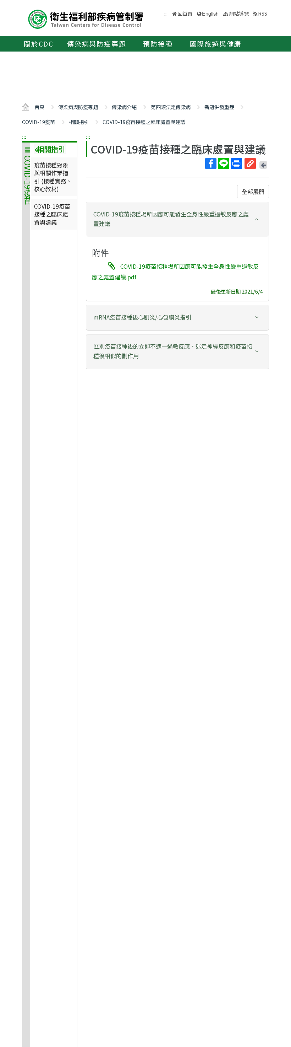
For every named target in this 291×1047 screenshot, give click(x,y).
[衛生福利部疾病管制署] (86, 18)
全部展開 (253, 191)
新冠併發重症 (219, 107)
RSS (262, 13)
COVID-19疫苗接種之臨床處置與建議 (144, 121)
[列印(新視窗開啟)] (236, 163)
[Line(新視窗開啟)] (223, 163)
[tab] (177, 219)
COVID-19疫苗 (38, 121)
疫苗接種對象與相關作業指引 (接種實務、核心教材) (53, 177)
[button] (177, 219)
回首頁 (184, 13)
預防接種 (157, 44)
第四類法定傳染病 (171, 107)
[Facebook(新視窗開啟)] (210, 163)
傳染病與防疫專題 (96, 44)
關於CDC (39, 44)
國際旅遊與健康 (216, 44)
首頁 (39, 107)
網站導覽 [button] (239, 13)
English (210, 13)
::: (24, 136)
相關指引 (79, 121)
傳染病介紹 (124, 107)
